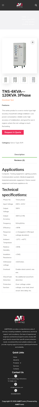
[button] (36, 5)
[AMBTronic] (19, 5)
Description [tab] (20, 154)
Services (16, 366)
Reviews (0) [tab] (19, 160)
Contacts (16, 369)
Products (16, 363)
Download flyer (8, 100)
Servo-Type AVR (28, 19)
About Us (16, 360)
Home (24, 17)
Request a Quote (13, 132)
